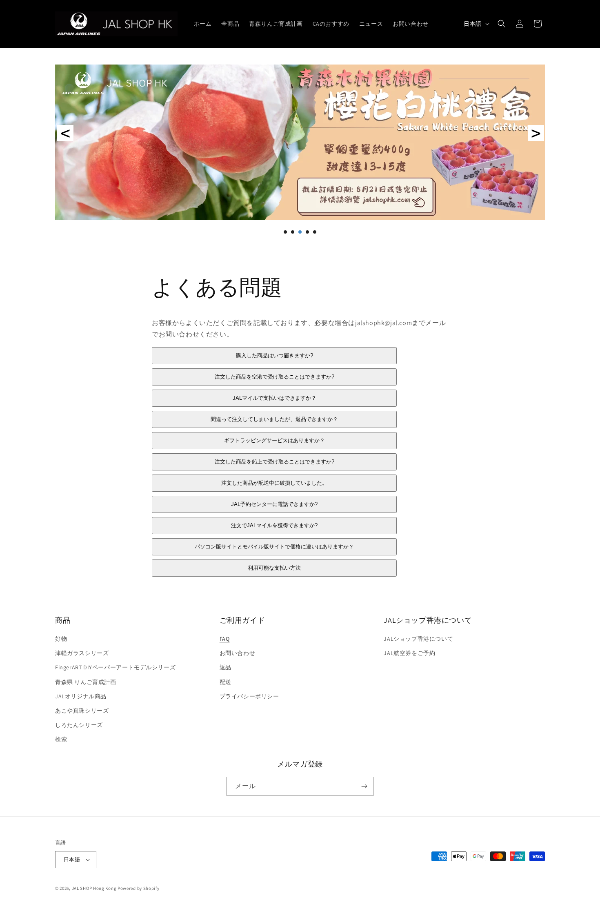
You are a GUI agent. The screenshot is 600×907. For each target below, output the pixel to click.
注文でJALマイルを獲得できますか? (274, 526)
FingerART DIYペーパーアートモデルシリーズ (115, 667)
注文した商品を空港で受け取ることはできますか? (274, 377)
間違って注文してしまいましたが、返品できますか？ (274, 420)
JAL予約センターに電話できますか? (274, 504)
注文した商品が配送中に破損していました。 (274, 483)
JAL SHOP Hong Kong (95, 888)
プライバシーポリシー (249, 696)
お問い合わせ (238, 653)
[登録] (364, 786)
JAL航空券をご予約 (409, 653)
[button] (502, 24)
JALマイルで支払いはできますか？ (274, 398)
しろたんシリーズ (79, 725)
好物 (61, 638)
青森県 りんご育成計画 (85, 682)
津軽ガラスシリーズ (82, 653)
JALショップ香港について (418, 638)
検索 (61, 739)
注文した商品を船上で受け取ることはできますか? (274, 462)
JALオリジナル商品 (81, 696)
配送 (225, 682)
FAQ (225, 638)
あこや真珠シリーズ (82, 710)
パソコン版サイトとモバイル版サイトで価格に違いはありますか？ (274, 547)
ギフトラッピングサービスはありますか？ (274, 441)
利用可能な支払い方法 (274, 568)
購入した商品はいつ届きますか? (274, 356)
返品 (225, 667)
